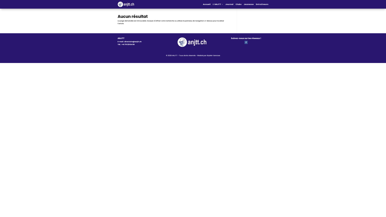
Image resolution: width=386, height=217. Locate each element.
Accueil (207, 4)
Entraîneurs (262, 4)
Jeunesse (249, 4)
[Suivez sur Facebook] (246, 42)
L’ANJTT (217, 4)
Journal (229, 4)
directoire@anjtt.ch (133, 41)
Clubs (239, 4)
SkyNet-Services (213, 55)
